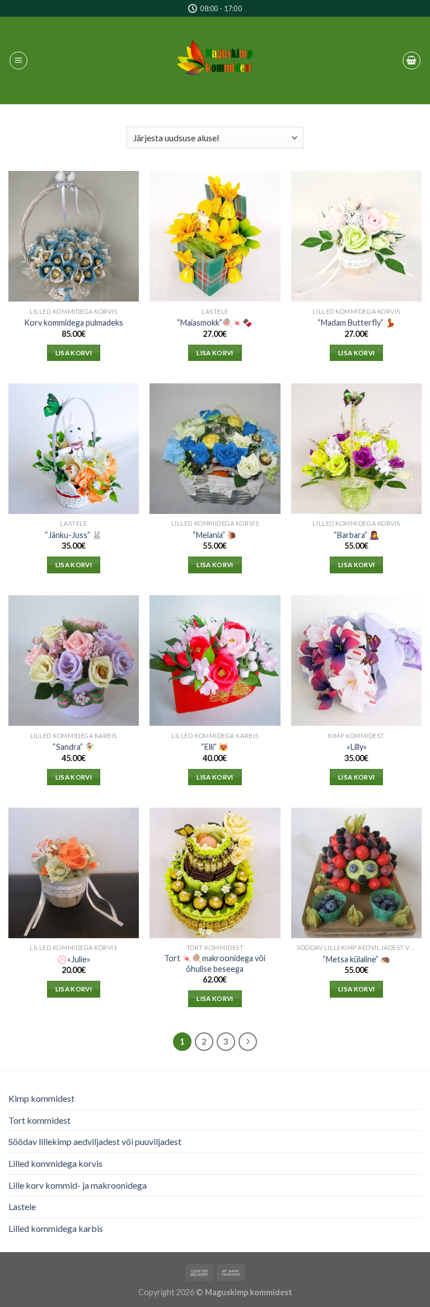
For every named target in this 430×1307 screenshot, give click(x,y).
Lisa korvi (73, 352)
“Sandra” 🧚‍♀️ (74, 747)
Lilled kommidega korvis (55, 1163)
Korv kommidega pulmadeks (73, 322)
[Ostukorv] (411, 60)
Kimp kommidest (41, 1098)
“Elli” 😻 (214, 747)
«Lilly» (357, 747)
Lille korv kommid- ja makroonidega (77, 1185)
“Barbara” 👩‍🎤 (356, 535)
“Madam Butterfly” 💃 (356, 322)
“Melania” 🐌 (215, 535)
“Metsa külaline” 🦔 (356, 959)
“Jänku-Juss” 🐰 (73, 535)
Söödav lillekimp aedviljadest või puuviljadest (94, 1141)
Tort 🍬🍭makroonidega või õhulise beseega (214, 963)
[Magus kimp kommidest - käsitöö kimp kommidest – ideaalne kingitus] (215, 60)
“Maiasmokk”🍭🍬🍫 (215, 322)
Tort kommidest (39, 1120)
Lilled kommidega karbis (55, 1228)
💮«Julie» (73, 959)
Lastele (22, 1206)
